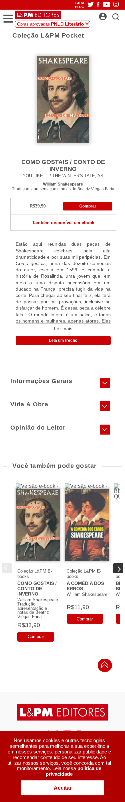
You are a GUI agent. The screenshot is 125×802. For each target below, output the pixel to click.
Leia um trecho (63, 340)
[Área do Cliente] (110, 14)
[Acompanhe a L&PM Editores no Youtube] (106, 5)
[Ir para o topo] (103, 666)
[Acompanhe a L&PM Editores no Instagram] (116, 5)
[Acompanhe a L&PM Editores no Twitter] (91, 5)
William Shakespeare (63, 184)
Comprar (87, 206)
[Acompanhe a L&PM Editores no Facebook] (98, 5)
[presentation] (6, 568)
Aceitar (63, 788)
